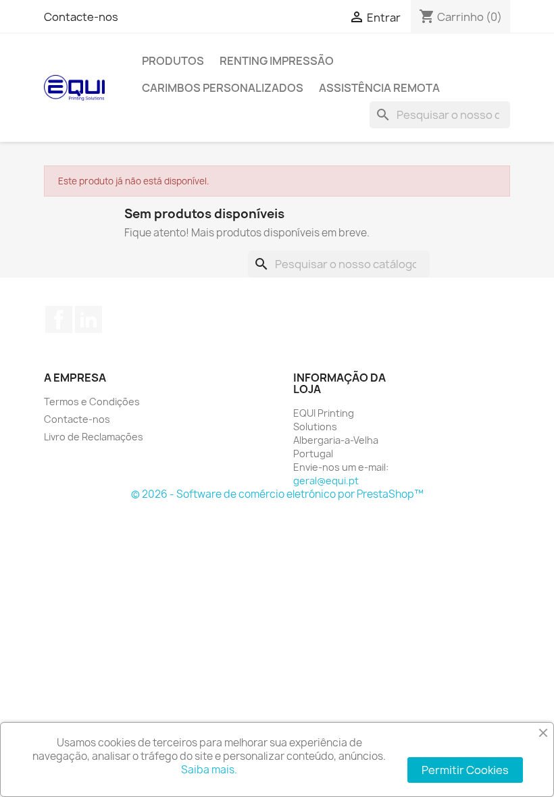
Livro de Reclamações (93, 436)
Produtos (173, 60)
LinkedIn (88, 319)
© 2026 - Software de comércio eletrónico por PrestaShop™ (277, 494)
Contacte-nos (81, 16)
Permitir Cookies (465, 770)
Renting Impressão (277, 60)
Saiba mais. (209, 770)
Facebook (58, 319)
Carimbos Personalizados (222, 87)
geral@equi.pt (326, 480)
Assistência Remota (379, 87)
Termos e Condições (92, 401)
